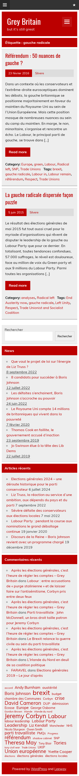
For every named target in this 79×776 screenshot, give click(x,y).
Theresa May (21, 742)
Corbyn (48, 698)
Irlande (28, 711)
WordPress (39, 769)
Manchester (57, 725)
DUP (46, 703)
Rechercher (14, 329)
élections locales (56, 755)
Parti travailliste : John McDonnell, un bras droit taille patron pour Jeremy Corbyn (36, 617)
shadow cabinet (42, 738)
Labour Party (44, 721)
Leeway (60, 769)
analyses (28, 298)
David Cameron (23, 702)
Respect (31, 179)
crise (60, 698)
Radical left (45, 298)
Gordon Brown (13, 711)
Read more (18, 152)
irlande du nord (43, 711)
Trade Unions (30, 169)
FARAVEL (19, 670)
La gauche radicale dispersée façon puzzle (39, 198)
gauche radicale (17, 174)
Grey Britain (24, 21)
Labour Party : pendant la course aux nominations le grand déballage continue (39, 526)
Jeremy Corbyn (25, 716)
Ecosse (9, 707)
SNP (15, 169)
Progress (53, 733)
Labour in (39, 174)
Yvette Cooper (60, 752)
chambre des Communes (23, 698)
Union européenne (25, 751)
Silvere (39, 73)
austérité (49, 687)
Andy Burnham (27, 687)
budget (56, 693)
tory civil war (12, 747)
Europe (26, 164)
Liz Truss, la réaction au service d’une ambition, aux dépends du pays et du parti (39, 499)
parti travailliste (20, 733)
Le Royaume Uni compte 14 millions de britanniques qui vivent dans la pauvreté (38, 414)
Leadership (16, 725)
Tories (60, 742)
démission (60, 703)
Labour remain (59, 174)
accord (9, 688)
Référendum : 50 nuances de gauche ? (32, 59)
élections (10, 756)
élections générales (30, 755)
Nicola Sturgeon (15, 729)
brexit (57, 169)
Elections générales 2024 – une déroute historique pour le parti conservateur (34, 484)
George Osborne (43, 707)
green (38, 164)
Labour (50, 164)
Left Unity (62, 303)
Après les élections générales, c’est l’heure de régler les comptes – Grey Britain (37, 575)
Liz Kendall (38, 725)
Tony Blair (45, 743)
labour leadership (17, 721)
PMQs (41, 733)
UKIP (41, 747)
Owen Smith (34, 729)
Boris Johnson (18, 693)
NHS (69, 725)
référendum (14, 179)
